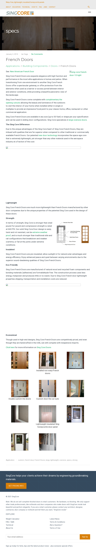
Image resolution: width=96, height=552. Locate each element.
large (48, 460)
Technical (9, 525)
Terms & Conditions (57, 522)
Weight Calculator (12, 519)
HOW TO (34, 7)
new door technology (48, 135)
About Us (9, 528)
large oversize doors (78, 120)
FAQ (40, 7)
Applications (13, 66)
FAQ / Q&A (10, 522)
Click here (10, 347)
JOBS (45, 7)
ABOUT (8, 7)
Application (10, 460)
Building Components (35, 66)
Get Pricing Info (16, 486)
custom (21, 460)
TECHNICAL (26, 7)
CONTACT (52, 7)
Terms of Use (55, 528)
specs (69, 460)
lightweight (54, 460)
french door (29, 460)
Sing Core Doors (44, 347)
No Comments (37, 54)
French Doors (19, 59)
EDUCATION (16, 7)
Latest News (54, 519)
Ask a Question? (56, 525)
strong (74, 460)
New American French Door (22, 71)
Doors (54, 66)
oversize (62, 460)
